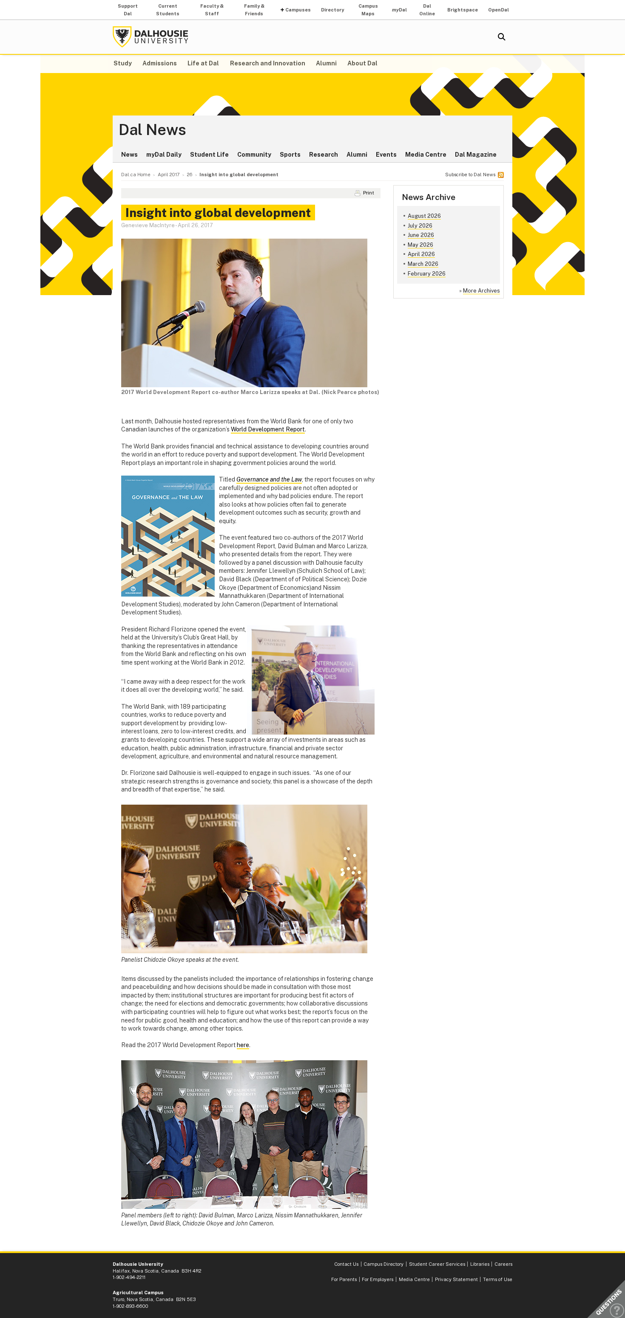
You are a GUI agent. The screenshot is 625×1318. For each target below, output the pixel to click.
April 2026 (421, 254)
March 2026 (423, 264)
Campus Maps (368, 9)
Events (386, 154)
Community (254, 154)
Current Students (167, 9)
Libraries (479, 1264)
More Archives (481, 290)
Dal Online (427, 9)
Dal (399, 9)
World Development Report (268, 429)
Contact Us (346, 1264)
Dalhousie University (150, 37)
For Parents (344, 1279)
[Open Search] (501, 37)
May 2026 (420, 245)
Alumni (326, 63)
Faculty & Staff (212, 9)
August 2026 (424, 216)
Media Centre (425, 154)
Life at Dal (203, 63)
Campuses (298, 9)
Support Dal (128, 9)
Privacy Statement (456, 1279)
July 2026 (420, 225)
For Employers (377, 1279)
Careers (503, 1264)
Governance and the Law (269, 479)
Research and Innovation (267, 63)
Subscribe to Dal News (470, 174)
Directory (332, 9)
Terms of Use (497, 1279)
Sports (290, 154)
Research (323, 154)
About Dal (362, 63)
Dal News (152, 129)
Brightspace (462, 9)
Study (123, 63)
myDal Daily (164, 154)
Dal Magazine (476, 154)
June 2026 (421, 235)
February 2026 (427, 273)
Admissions (159, 63)
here (243, 1045)
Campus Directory (383, 1264)
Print (368, 193)
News (129, 154)
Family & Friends (254, 9)
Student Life (209, 154)
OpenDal (498, 9)
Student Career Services (437, 1264)
